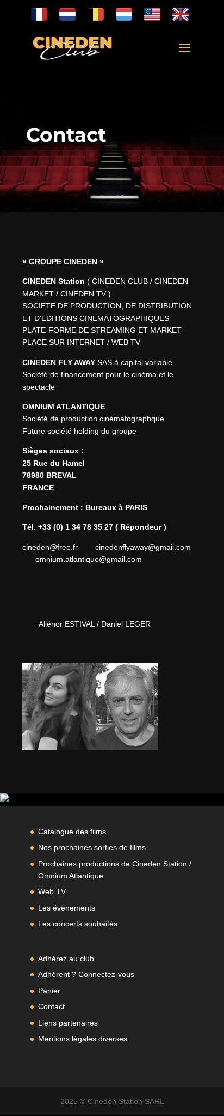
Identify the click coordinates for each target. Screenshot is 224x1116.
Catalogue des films (72, 831)
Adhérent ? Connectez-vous (86, 974)
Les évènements (66, 907)
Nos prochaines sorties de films (92, 847)
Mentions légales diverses (82, 1038)
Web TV (52, 891)
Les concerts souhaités (77, 923)
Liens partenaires (68, 1022)
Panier (49, 990)
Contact (51, 1006)
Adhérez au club (66, 958)
